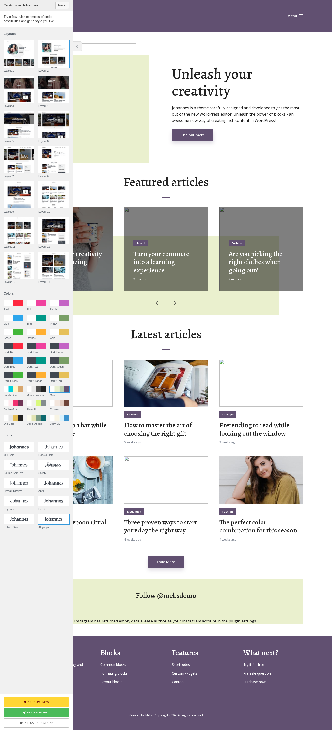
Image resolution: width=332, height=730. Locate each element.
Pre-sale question (257, 673)
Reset (62, 5)
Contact (178, 681)
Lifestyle (132, 414)
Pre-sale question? (38, 722)
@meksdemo (176, 595)
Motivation (134, 511)
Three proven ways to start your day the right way (160, 526)
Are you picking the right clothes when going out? (255, 262)
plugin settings (243, 621)
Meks (148, 715)
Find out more (193, 135)
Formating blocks (114, 673)
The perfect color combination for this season (258, 526)
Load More (166, 561)
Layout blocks (111, 681)
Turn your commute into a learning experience (161, 262)
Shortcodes (181, 664)
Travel (140, 243)
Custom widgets (184, 673)
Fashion (237, 243)
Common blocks (113, 664)
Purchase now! (254, 681)
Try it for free (253, 664)
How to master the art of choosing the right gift (158, 429)
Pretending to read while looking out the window (254, 429)
